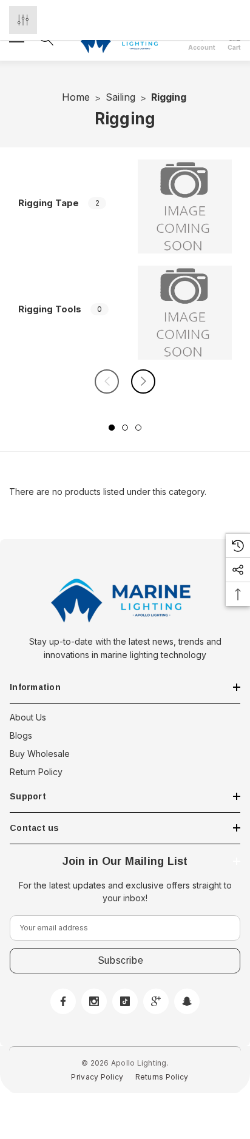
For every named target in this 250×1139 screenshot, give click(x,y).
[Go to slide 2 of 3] (125, 428)
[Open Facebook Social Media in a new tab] (63, 1001)
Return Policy (36, 772)
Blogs (21, 735)
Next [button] (143, 381)
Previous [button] (107, 381)
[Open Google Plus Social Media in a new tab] (156, 1001)
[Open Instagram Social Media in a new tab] (94, 1001)
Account (201, 47)
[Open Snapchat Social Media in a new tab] (187, 1001)
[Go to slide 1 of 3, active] (112, 428)
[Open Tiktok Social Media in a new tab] (125, 1001)
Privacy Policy (97, 1076)
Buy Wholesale (40, 753)
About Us (28, 717)
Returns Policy (162, 1076)
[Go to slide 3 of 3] (138, 428)
